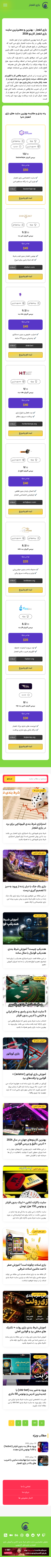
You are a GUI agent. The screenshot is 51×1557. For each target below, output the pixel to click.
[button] (25, 778)
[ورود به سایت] (25, 767)
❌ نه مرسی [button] (25, 796)
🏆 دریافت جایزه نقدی (25, 789)
